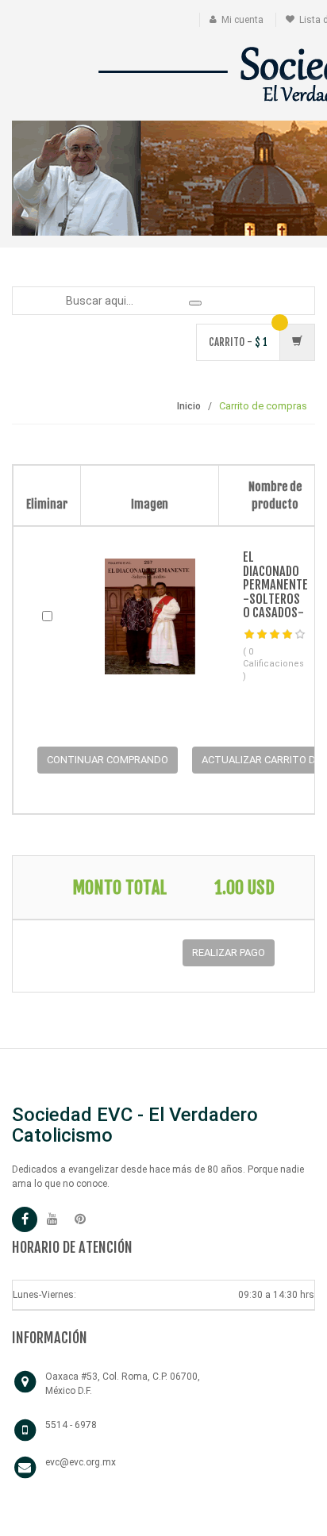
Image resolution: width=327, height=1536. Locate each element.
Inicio (189, 406)
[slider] (274, 634)
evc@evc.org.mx (80, 1462)
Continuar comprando (107, 760)
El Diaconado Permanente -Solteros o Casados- (275, 584)
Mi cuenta (242, 19)
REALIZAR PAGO (228, 952)
